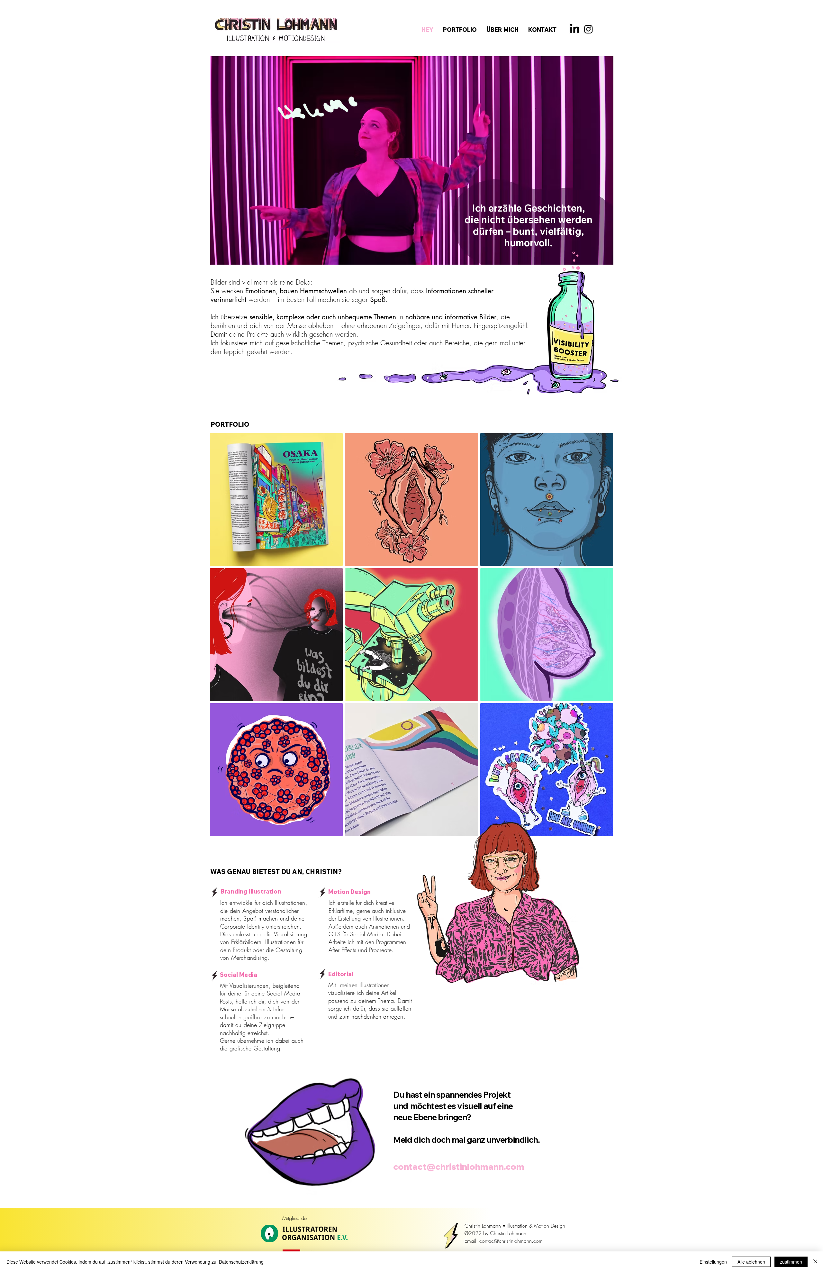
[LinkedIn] (574, 29)
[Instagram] (588, 29)
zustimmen (791, 1261)
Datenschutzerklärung (241, 1261)
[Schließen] (815, 1262)
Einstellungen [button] (713, 1261)
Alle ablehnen (751, 1261)
